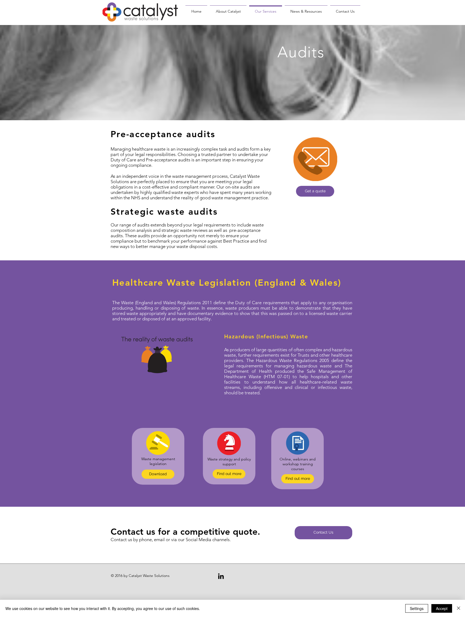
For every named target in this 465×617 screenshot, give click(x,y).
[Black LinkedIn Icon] (221, 576)
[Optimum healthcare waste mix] (158, 364)
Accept (442, 608)
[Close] (458, 608)
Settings (417, 608)
